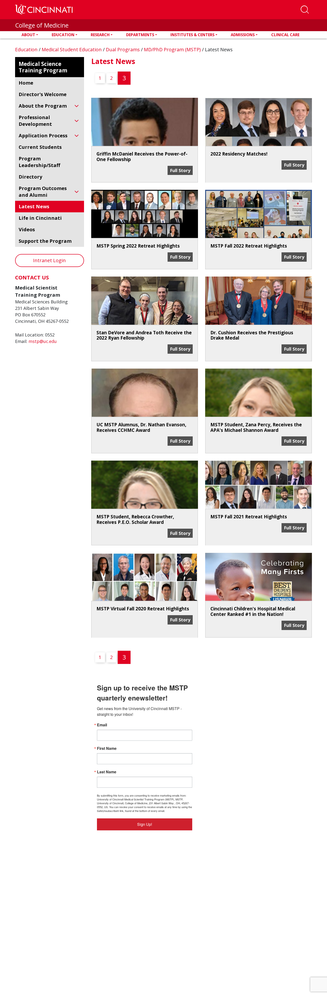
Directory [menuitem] (30, 177)
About (28, 34)
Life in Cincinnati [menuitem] (40, 218)
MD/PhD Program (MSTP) (173, 49)
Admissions (243, 34)
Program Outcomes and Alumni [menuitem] (43, 191)
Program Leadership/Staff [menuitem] (39, 161)
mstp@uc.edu (42, 341)
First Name (107, 748)
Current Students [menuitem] (40, 147)
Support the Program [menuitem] (45, 241)
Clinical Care (285, 34)
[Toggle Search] (305, 9)
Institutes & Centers (192, 34)
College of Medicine (41, 25)
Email (102, 725)
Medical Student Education (72, 49)
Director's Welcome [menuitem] (43, 94)
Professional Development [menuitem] (35, 120)
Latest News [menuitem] (34, 206)
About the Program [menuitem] (43, 106)
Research (100, 34)
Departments (140, 34)
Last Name (106, 772)
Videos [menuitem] (27, 229)
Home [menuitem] (26, 83)
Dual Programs (123, 49)
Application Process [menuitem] (43, 135)
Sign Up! (144, 824)
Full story (181, 170)
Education (63, 34)
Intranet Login (49, 260)
